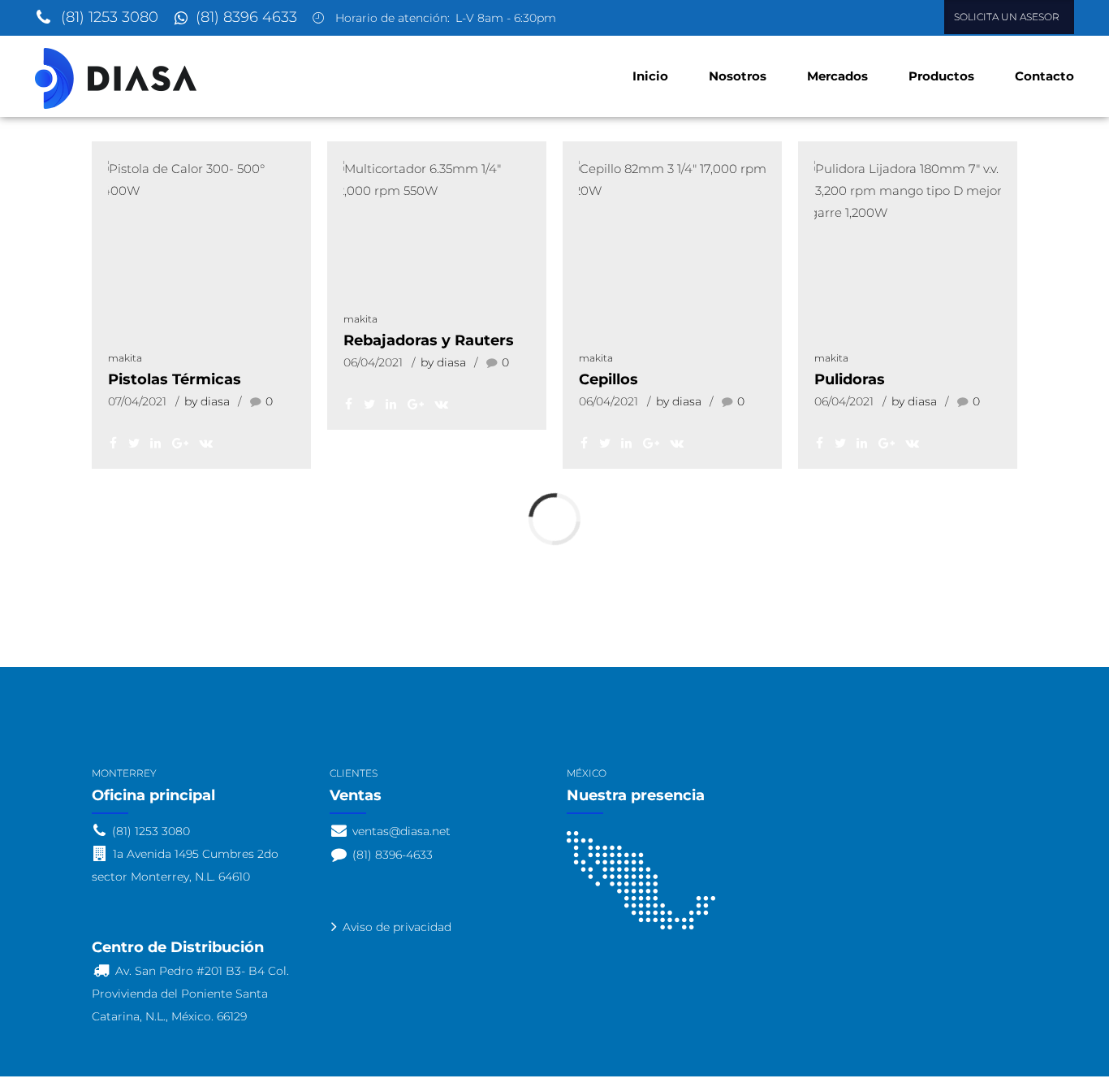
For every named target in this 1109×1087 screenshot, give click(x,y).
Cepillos (608, 379)
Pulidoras (849, 379)
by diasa (207, 401)
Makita (125, 358)
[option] (201, 179)
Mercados (837, 76)
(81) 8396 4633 (246, 17)
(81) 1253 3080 (109, 17)
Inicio (650, 76)
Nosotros (737, 76)
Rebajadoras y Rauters (428, 340)
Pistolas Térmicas (174, 379)
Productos (941, 76)
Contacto (1044, 76)
